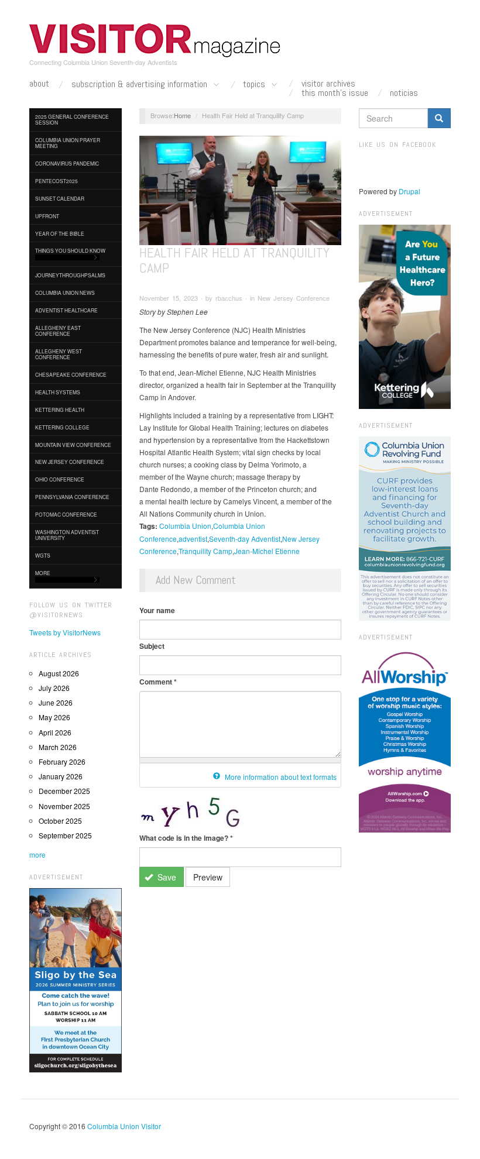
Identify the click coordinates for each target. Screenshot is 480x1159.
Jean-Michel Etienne (267, 551)
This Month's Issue (334, 93)
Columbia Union (185, 526)
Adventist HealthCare (66, 310)
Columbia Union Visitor (124, 1126)
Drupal (409, 191)
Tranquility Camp (205, 551)
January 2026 (61, 776)
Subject (151, 646)
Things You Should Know (70, 250)
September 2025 (65, 835)
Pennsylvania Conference (72, 496)
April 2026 (55, 732)
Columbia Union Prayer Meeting (67, 142)
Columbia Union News (65, 292)
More (42, 572)
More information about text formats (280, 777)
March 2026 (58, 747)
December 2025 (64, 791)
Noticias (404, 93)
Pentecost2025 (56, 180)
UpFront (47, 215)
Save (165, 877)
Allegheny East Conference (58, 330)
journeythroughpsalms (70, 274)
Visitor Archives (328, 83)
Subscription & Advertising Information (140, 84)
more (37, 854)
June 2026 (56, 702)
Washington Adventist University (67, 534)
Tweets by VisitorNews (65, 632)
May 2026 (54, 717)
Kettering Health (59, 409)
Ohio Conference (59, 479)
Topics (255, 84)
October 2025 (60, 821)
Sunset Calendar (59, 198)
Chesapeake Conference (71, 374)
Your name (157, 610)
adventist (193, 539)
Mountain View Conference (73, 444)
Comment (158, 681)
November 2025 (64, 806)
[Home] (155, 40)
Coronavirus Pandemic (67, 163)
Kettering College (62, 427)
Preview (207, 877)
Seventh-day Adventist (244, 539)
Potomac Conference (66, 514)
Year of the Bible (59, 233)
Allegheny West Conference (58, 354)
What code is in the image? (186, 838)
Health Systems (57, 391)
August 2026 (59, 673)
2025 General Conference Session (72, 119)
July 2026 (54, 688)
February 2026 (62, 761)
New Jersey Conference (69, 461)
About (39, 83)
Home (182, 115)
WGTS (42, 555)
